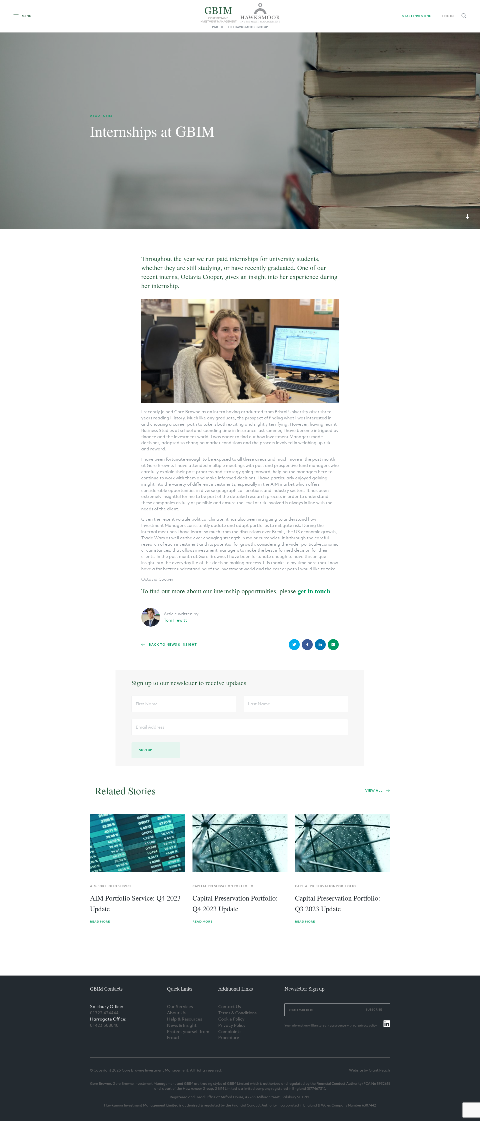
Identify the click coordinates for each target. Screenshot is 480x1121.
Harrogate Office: (108, 1019)
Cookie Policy (231, 1019)
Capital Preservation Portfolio (223, 886)
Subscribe (374, 1010)
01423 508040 (104, 1025)
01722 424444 (104, 1013)
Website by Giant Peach (369, 1070)
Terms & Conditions (237, 1013)
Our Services (180, 1006)
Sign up (145, 750)
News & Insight (181, 1025)
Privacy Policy (232, 1025)
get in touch (314, 591)
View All (373, 790)
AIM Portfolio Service (111, 886)
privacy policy (367, 1026)
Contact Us (229, 1006)
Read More (100, 922)
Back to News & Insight (173, 644)
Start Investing (416, 16)
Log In (448, 16)
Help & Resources (184, 1019)
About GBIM (101, 116)
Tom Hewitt (175, 620)
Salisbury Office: (106, 1006)
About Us (176, 1013)
